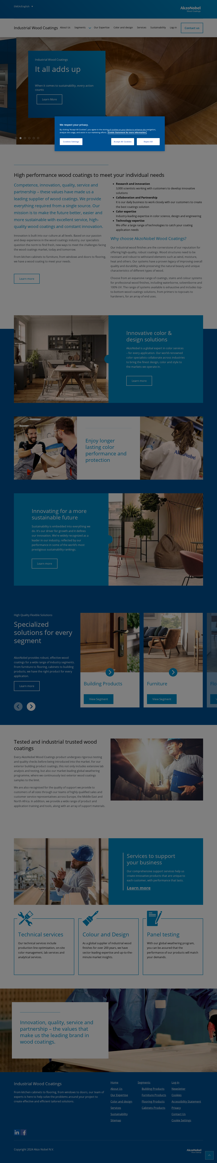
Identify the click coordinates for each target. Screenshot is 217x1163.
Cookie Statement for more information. (127, 132)
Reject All (148, 141)
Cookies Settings (71, 141)
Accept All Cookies (122, 141)
